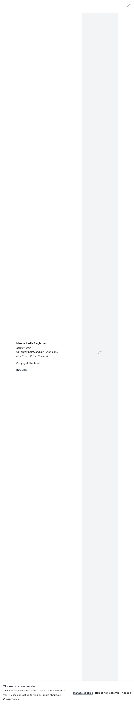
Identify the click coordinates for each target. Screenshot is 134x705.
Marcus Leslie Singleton (31, 343)
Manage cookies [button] (83, 693)
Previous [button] (3, 352)
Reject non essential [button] (107, 693)
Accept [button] (126, 693)
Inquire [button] (21, 370)
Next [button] (130, 352)
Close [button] (128, 5)
